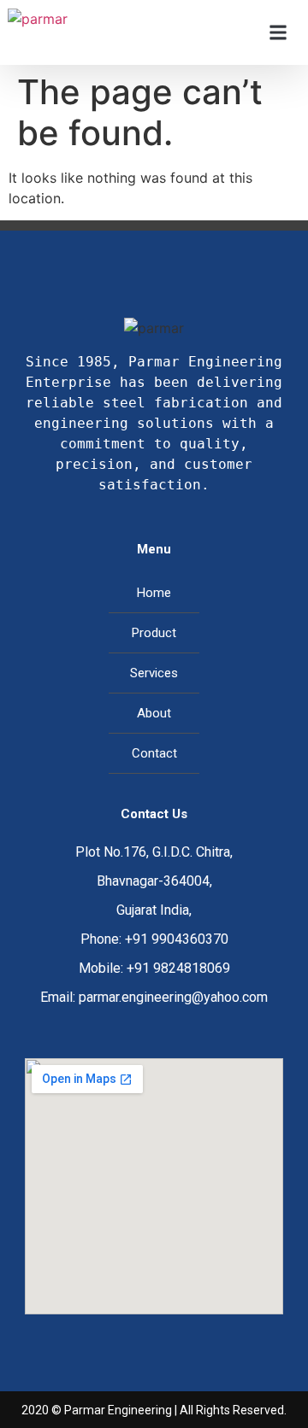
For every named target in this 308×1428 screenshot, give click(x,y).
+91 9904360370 (176, 939)
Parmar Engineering (118, 1410)
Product (154, 633)
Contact (154, 753)
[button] (278, 33)
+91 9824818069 (178, 968)
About (154, 713)
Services (154, 673)
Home (154, 592)
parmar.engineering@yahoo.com (173, 997)
